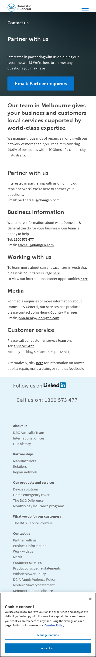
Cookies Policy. (55, 625)
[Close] (90, 599)
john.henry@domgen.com (38, 318)
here (56, 273)
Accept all (48, 648)
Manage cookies (48, 635)
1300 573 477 (24, 239)
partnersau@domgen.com (38, 200)
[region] (48, 624)
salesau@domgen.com (36, 245)
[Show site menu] (85, 8)
